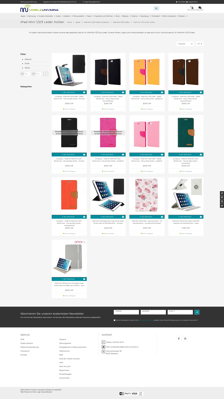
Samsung (32, 16)
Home (69, 22)
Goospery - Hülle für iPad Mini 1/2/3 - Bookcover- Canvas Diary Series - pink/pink (108, 160)
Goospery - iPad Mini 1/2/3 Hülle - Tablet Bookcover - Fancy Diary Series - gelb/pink (147, 98)
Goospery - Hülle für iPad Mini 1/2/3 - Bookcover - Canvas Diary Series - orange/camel (69, 223)
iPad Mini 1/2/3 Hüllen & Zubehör (96, 22)
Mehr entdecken (169, 16)
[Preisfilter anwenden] (45, 74)
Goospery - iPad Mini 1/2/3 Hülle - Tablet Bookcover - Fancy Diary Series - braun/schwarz (186, 99)
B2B (61, 355)
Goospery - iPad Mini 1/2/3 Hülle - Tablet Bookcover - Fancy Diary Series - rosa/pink (147, 160)
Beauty (126, 16)
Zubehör (67, 16)
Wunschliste (64, 378)
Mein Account (65, 366)
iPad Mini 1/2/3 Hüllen (121, 22)
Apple (23, 16)
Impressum (25, 351)
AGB (22, 339)
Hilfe (61, 363)
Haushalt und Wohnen (104, 16)
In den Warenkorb (68, 92)
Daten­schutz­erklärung (29, 347)
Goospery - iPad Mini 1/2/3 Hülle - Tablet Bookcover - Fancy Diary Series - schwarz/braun (108, 99)
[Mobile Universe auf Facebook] (178, 338)
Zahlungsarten (65, 343)
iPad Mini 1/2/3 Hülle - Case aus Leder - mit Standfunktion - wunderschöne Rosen (147, 222)
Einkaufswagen (65, 374)
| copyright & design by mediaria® (49, 390)
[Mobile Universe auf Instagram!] (185, 338)
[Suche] (156, 8)
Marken (182, 16)
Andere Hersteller (46, 16)
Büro (118, 16)
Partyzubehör (79, 16)
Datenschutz (64, 351)
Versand (62, 339)
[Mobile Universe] (39, 8)
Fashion (134, 16)
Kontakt (23, 355)
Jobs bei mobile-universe (69, 359)
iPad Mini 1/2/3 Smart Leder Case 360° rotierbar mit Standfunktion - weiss (186, 222)
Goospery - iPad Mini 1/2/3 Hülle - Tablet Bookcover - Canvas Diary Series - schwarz (69, 98)
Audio (58, 16)
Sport (89, 16)
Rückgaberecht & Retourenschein (73, 347)
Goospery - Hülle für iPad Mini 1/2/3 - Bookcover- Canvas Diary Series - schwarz (69, 160)
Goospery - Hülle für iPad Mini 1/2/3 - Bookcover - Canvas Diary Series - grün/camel (186, 161)
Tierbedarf (156, 16)
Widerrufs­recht (26, 343)
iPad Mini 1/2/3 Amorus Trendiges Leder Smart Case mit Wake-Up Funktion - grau (69, 284)
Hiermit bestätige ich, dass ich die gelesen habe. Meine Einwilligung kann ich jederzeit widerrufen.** (157, 320)
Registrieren (64, 370)
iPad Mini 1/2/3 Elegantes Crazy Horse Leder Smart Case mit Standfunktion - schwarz (108, 222)
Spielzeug (145, 16)
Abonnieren (197, 312)
